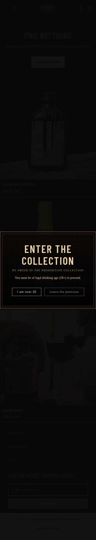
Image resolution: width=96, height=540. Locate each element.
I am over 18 (26, 292)
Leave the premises (64, 292)
